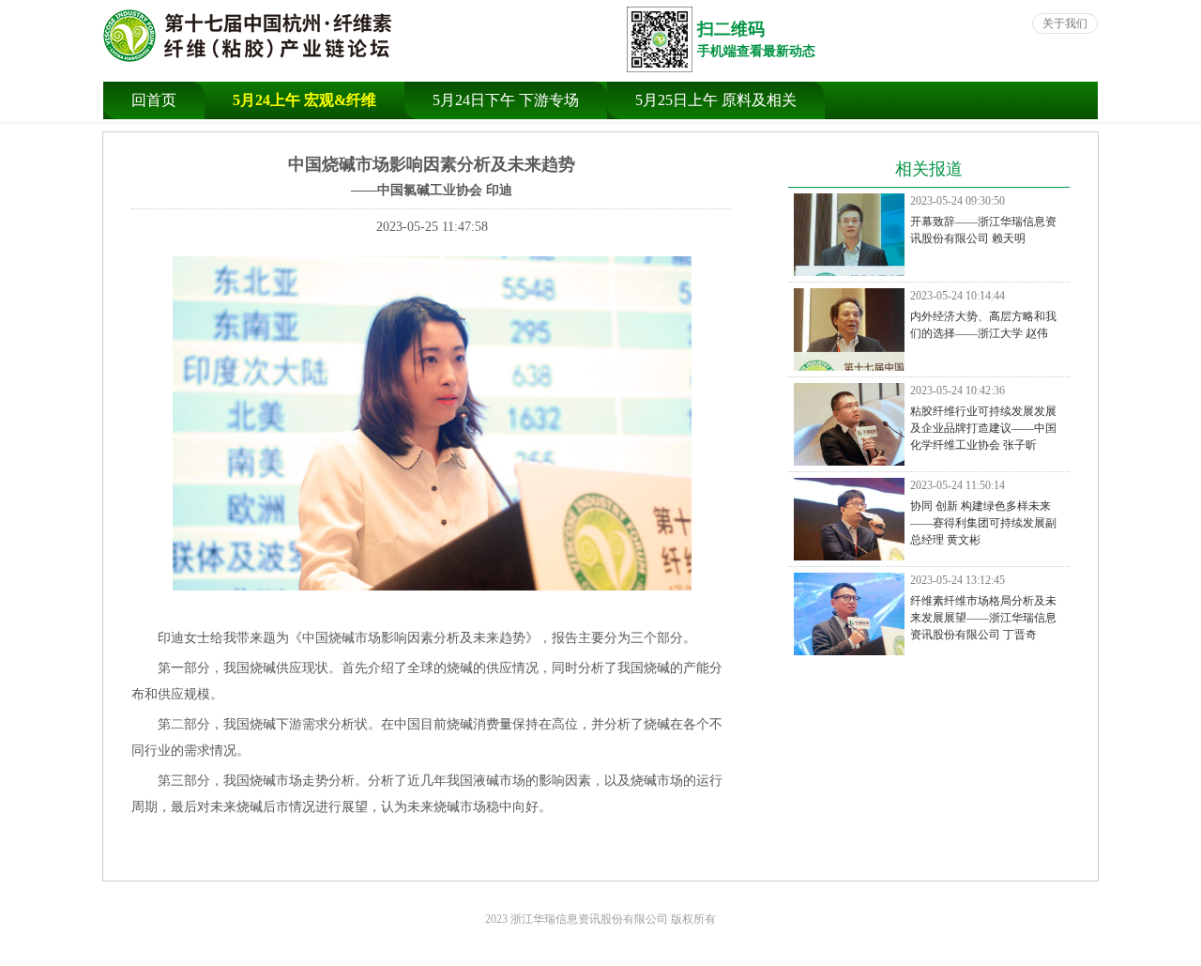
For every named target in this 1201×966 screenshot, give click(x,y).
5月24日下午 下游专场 (506, 100)
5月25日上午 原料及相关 (716, 100)
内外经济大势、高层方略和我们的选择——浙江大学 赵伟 (983, 314)
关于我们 (1064, 23)
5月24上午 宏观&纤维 (304, 100)
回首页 (153, 100)
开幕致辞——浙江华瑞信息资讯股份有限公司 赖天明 (983, 219)
